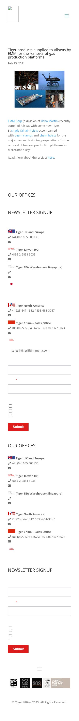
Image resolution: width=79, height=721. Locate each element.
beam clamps (24, 135)
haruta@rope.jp (22, 294)
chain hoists (48, 135)
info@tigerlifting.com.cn (28, 333)
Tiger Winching (23, 415)
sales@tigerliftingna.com (28, 315)
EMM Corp (15, 121)
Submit (18, 427)
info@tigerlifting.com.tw (28, 259)
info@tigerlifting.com (26, 242)
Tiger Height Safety (26, 405)
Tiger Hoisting (23, 410)
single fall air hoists (24, 130)
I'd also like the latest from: (25, 621)
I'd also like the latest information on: (31, 399)
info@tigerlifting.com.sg (28, 277)
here (51, 157)
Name (12, 361)
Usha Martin (49, 121)
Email (12, 380)
